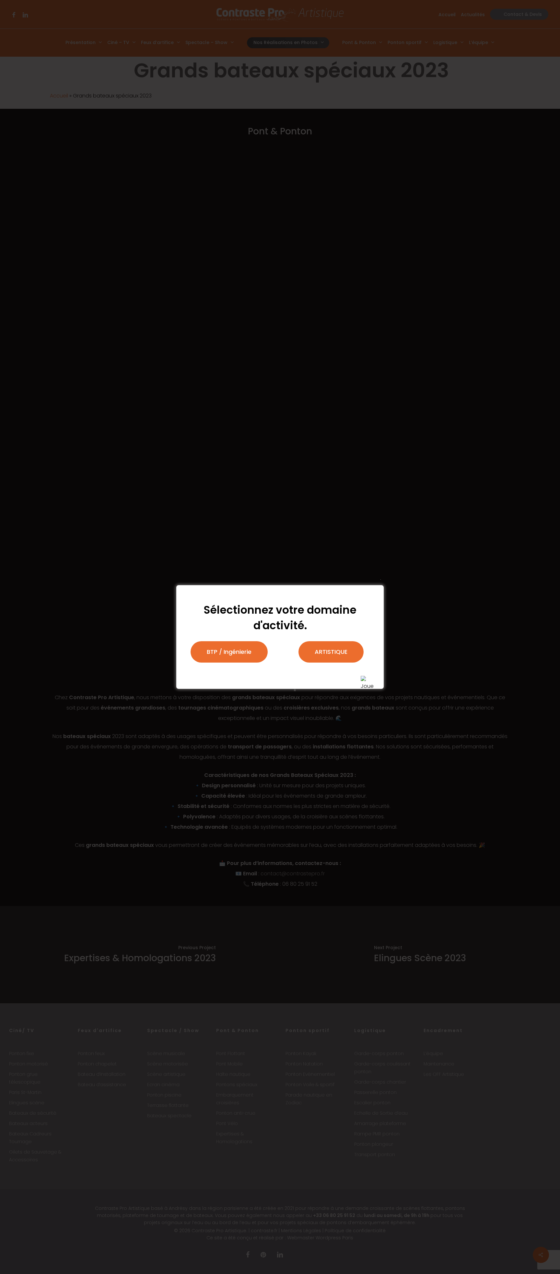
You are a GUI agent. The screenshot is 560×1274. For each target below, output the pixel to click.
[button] (229, 652)
